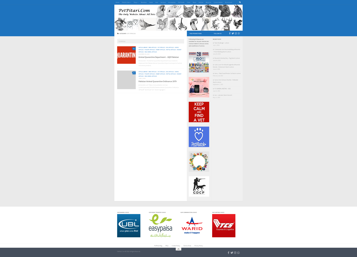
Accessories (172, 2)
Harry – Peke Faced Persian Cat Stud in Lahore (228, 73)
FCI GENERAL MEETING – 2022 (223, 89)
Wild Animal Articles (151, 52)
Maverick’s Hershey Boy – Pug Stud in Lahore (227, 58)
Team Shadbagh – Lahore (222, 43)
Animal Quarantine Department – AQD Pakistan (159, 57)
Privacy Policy (198, 246)
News (194, 2)
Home (117, 2)
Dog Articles (170, 47)
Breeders (144, 2)
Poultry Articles (150, 49)
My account (228, 2)
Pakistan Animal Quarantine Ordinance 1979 (157, 81)
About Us (208, 2)
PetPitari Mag (158, 246)
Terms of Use (187, 246)
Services (163, 2)
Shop (135, 2)
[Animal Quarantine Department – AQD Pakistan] (126, 55)
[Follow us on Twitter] (233, 33)
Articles (201, 2)
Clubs (188, 2)
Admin (196, 44)
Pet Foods (181, 2)
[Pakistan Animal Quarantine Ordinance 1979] (126, 80)
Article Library (143, 47)
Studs (151, 2)
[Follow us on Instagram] (236, 33)
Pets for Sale (126, 2)
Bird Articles (153, 47)
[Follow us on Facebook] (230, 33)
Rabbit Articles (160, 49)
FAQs (166, 246)
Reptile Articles (171, 49)
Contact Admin (218, 2)
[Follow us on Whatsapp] (239, 33)
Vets (156, 2)
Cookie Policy (176, 246)
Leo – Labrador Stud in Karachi (223, 95)
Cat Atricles (161, 47)
